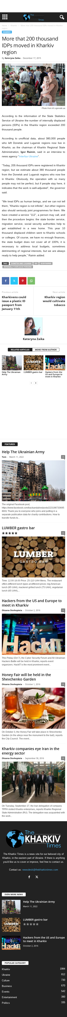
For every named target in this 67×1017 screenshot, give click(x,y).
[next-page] (36, 383)
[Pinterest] (22, 281)
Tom (4, 456)
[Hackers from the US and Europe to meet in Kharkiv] (55, 362)
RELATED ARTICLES (20, 349)
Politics (6, 1002)
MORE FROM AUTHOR (46, 349)
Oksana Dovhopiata (12, 610)
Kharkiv (14, 25)
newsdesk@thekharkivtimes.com (40, 869)
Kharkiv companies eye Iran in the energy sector (30, 751)
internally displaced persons (18, 267)
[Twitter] (14, 281)
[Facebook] (5, 281)
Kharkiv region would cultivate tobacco (54, 301)
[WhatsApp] (31, 281)
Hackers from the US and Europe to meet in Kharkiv (53, 374)
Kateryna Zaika (12, 58)
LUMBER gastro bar (33, 372)
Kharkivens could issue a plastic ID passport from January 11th (14, 303)
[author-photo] (33, 326)
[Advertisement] (33, 6)
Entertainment (9, 997)
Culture (5, 980)
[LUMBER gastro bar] (34, 362)
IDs (36, 263)
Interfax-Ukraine (28, 156)
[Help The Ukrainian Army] (12, 362)
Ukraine (6, 974)
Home (4, 25)
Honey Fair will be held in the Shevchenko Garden (26, 677)
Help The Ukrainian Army (11, 373)
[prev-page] (31, 383)
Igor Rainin (46, 263)
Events (5, 991)
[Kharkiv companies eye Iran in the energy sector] (33, 782)
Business (7, 986)
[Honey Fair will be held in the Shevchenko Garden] (33, 708)
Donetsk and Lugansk (21, 263)
